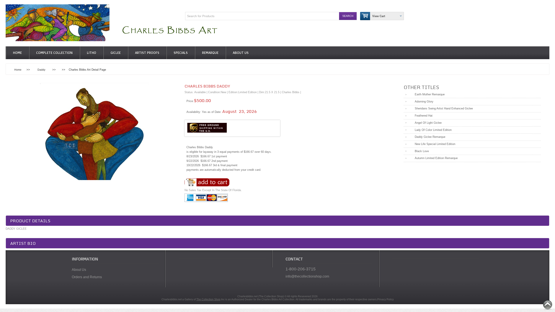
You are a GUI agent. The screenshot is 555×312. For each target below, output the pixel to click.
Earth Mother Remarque (430, 94)
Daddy (41, 69)
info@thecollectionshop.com (307, 276)
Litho (91, 53)
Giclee (116, 53)
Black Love (422, 151)
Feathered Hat (424, 115)
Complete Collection (54, 53)
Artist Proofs (147, 53)
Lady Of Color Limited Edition (433, 130)
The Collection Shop (208, 299)
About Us (241, 53)
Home (17, 53)
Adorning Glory (424, 101)
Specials (181, 53)
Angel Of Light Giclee (428, 122)
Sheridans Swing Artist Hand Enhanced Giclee (444, 108)
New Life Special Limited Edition (435, 144)
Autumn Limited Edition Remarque (436, 158)
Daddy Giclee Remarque (430, 136)
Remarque (210, 53)
